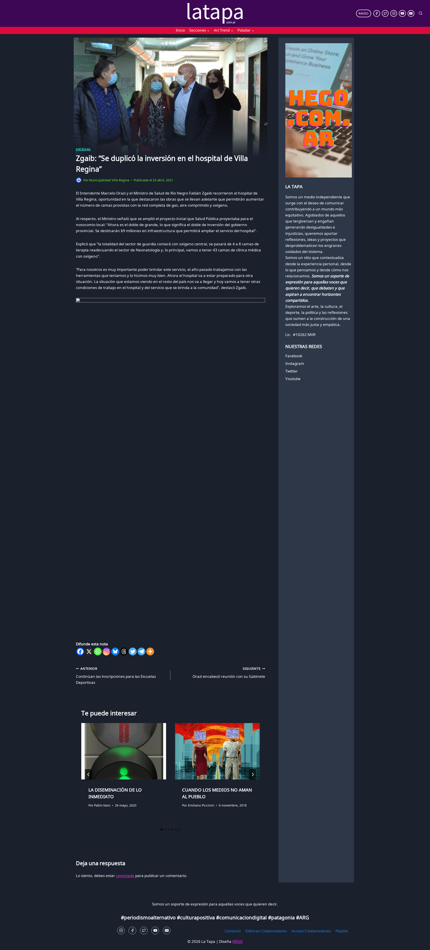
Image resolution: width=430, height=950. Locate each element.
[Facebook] (376, 13)
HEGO (237, 941)
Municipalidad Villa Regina (109, 180)
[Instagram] (393, 13)
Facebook (293, 355)
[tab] (161, 829)
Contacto (233, 930)
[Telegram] (141, 651)
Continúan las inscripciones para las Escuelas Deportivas (116, 675)
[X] (89, 651)
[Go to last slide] (88, 774)
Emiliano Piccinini (201, 805)
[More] (150, 651)
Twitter (291, 371)
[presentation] (123, 751)
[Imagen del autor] (79, 180)
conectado (125, 875)
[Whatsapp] (98, 651)
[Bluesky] (115, 651)
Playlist (341, 930)
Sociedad (83, 149)
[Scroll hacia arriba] (11, 943)
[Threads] (124, 651)
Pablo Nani (102, 805)
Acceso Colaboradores (311, 930)
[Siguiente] (252, 774)
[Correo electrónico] (411, 13)
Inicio (180, 30)
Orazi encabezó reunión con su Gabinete (229, 672)
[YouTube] (402, 13)
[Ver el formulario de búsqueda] (421, 13)
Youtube (293, 378)
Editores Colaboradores (266, 930)
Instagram (294, 363)
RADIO (363, 13)
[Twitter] (385, 13)
